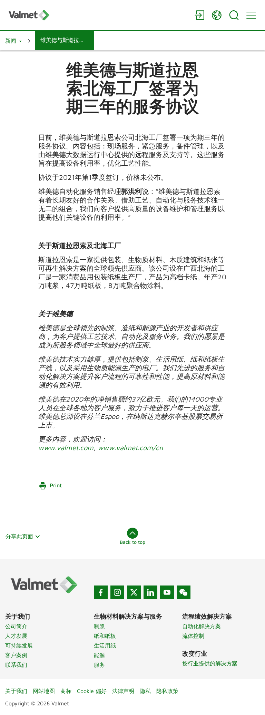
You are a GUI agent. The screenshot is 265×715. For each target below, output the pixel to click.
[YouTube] (167, 592)
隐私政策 (167, 691)
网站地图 (44, 691)
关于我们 (16, 691)
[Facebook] (101, 592)
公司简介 (16, 626)
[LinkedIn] (150, 592)
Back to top (132, 542)
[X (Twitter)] (134, 592)
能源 (99, 655)
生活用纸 (105, 645)
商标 (65, 691)
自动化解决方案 (201, 626)
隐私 (145, 691)
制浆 (99, 626)
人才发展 (16, 636)
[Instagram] (117, 592)
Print (56, 485)
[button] (13, 40)
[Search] (234, 15)
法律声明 (123, 691)
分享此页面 (19, 536)
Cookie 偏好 (92, 691)
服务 (99, 665)
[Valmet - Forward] (98, 15)
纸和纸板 (105, 636)
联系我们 (16, 665)
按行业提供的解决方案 (209, 663)
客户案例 (16, 655)
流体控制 (193, 636)
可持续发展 (19, 645)
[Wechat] (183, 592)
